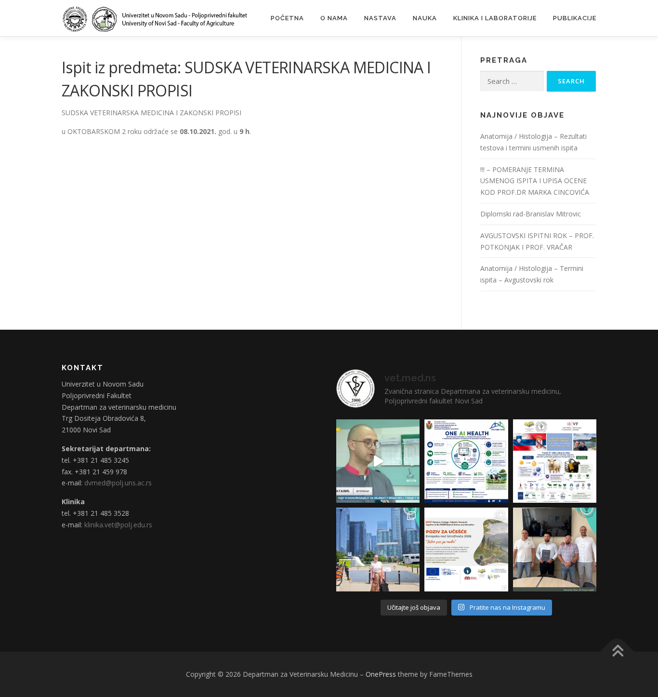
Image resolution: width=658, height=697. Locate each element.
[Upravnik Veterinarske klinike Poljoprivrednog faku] (378, 461)
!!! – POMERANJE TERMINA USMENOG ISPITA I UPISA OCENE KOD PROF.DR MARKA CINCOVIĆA (534, 181)
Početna (287, 18)
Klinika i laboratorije (495, 18)
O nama (334, 18)
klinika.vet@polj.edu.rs (118, 524)
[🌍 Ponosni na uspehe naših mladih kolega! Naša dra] (378, 549)
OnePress (381, 674)
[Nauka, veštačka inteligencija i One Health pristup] (466, 461)
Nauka (425, 18)
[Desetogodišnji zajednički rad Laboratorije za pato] (554, 461)
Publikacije (574, 18)
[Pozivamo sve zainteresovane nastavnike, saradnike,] (466, 549)
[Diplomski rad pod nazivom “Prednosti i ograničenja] (554, 549)
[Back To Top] (617, 652)
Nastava (380, 18)
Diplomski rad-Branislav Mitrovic (530, 213)
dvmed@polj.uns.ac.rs (118, 482)
